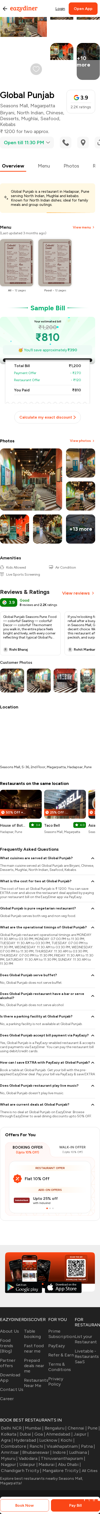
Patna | (88, 1446)
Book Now (24, 1505)
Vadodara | (29, 1458)
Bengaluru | (56, 1428)
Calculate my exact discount (45, 417)
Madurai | (48, 1464)
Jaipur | (81, 1434)
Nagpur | (9, 1464)
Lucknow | (49, 1440)
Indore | (60, 1452)
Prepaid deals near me (34, 1366)
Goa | (39, 1434)
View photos (80, 441)
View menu (82, 227)
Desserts (9, 118)
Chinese (54, 113)
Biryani (7, 113)
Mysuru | (9, 1458)
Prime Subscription (61, 1334)
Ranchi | (37, 1446)
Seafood (49, 118)
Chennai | (77, 1428)
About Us (9, 1331)
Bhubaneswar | (36, 1452)
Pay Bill (75, 1505)
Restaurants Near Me (36, 1383)
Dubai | (26, 1434)
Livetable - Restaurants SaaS (87, 1356)
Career (7, 1398)
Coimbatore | (14, 1446)
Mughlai (29, 118)
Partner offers (8, 1363)
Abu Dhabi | (69, 1464)
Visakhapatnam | (63, 1446)
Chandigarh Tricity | (21, 1470)
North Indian (30, 113)
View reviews (76, 593)
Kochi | (68, 1440)
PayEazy (56, 1345)
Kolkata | (9, 1434)
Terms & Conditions (59, 1367)
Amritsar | (11, 1452)
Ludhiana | (79, 1452)
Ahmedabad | (59, 1434)
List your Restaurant (86, 1339)
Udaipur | (28, 1464)
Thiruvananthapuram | (63, 1458)
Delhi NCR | (12, 1428)
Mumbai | (34, 1428)
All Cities (89, 1470)
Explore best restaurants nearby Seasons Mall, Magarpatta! (41, 1480)
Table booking (32, 1334)
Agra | (7, 1440)
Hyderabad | (26, 1440)
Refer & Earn (61, 1355)
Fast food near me (34, 1348)
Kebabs (8, 124)
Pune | (94, 1428)
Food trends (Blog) (6, 1346)
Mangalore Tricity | (61, 1470)
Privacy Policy (55, 1381)
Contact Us (12, 1389)
